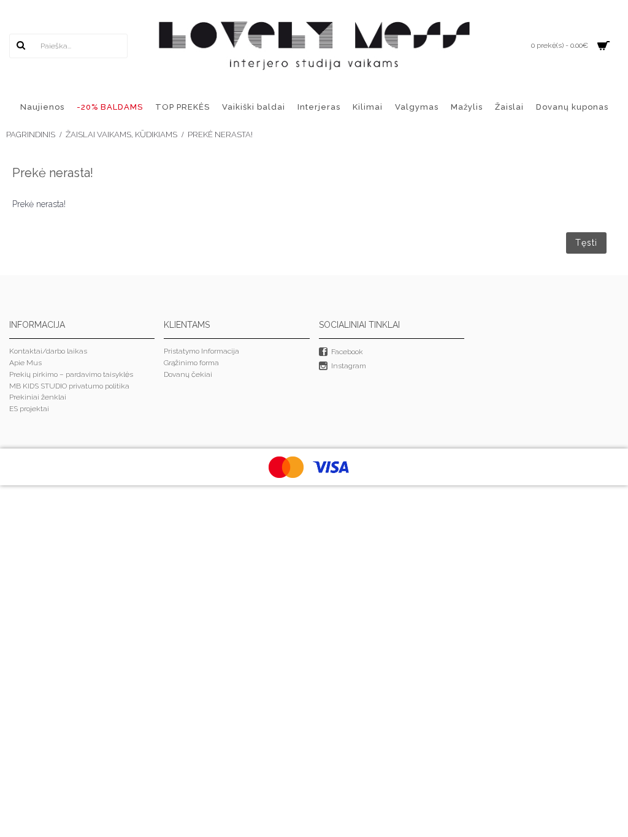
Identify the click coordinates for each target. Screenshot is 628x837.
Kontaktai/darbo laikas (48, 351)
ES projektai (29, 408)
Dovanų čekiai (188, 374)
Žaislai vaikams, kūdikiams (121, 134)
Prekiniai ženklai (37, 397)
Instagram (348, 366)
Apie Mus (25, 362)
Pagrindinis (30, 134)
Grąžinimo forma (191, 362)
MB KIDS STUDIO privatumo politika (69, 386)
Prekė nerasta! (220, 134)
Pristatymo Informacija (201, 351)
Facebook (347, 352)
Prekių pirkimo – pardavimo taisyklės (71, 374)
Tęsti (586, 243)
